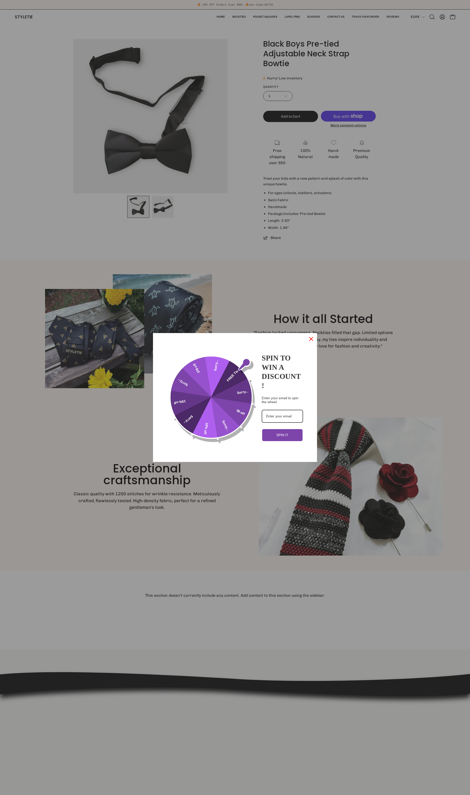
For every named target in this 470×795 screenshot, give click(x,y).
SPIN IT (282, 435)
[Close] (311, 339)
